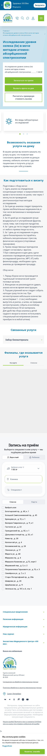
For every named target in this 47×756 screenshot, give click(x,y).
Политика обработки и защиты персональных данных (22, 688)
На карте (13, 363)
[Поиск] (22, 18)
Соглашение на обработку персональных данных (20, 682)
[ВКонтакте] (5, 699)
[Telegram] (10, 699)
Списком (33, 363)
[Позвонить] (17, 18)
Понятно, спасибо (32, 751)
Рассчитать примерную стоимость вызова (23, 97)
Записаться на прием (23, 80)
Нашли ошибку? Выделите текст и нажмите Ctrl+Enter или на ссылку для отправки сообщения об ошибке (22, 723)
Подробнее (7, 746)
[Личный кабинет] (33, 18)
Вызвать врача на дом (23, 88)
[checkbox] (3, 507)
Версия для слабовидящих (12, 651)
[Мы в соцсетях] (14, 699)
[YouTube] (27, 699)
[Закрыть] (2, 5)
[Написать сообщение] (27, 18)
